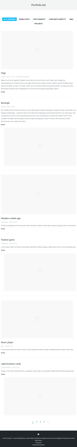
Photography (39, 19)
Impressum (38, 442)
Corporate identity (57, 19)
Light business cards (11, 364)
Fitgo (3, 73)
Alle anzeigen (9, 19)
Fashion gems (8, 240)
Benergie (5, 103)
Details (39, 34)
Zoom (34, 34)
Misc (71, 19)
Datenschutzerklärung (38, 445)
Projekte (38, 24)
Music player (7, 342)
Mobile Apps (24, 19)
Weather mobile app (10, 218)
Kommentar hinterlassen (23, 77)
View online (36, 178)
